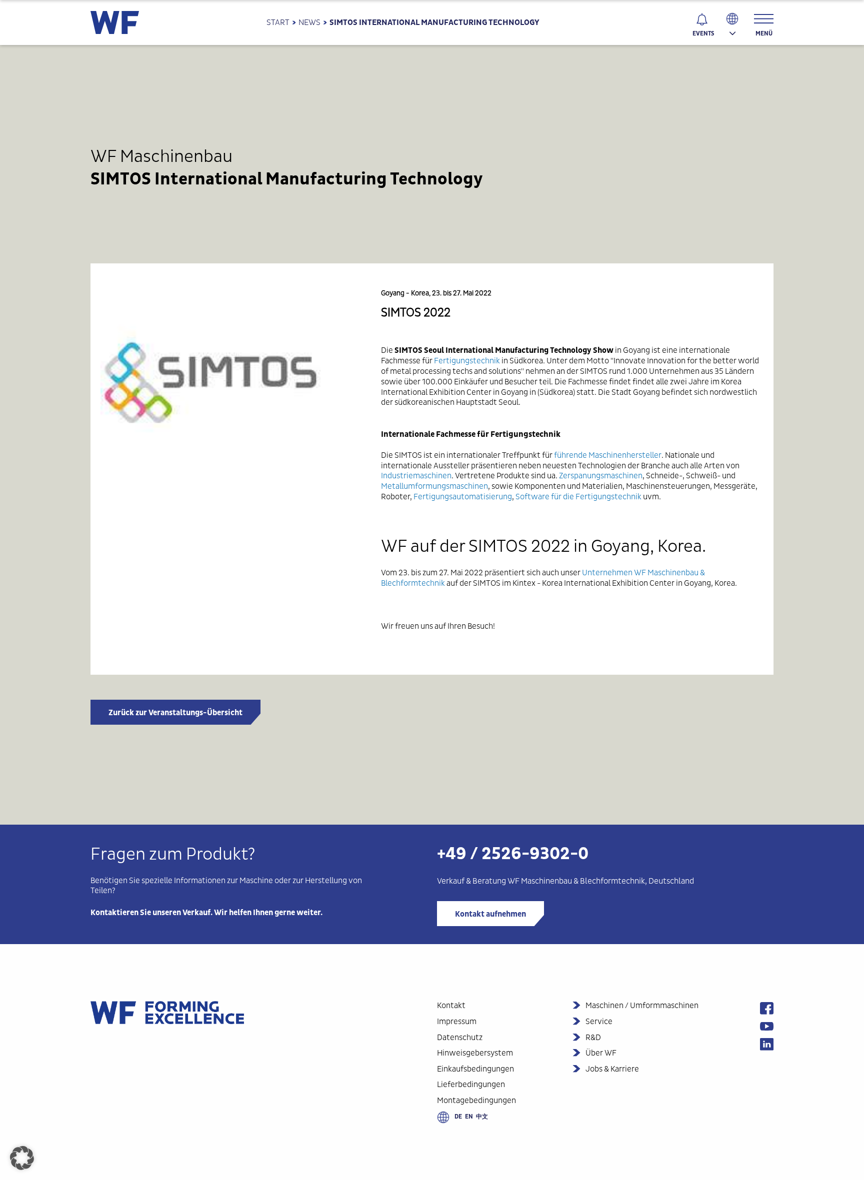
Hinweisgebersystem (475, 1053)
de (458, 1116)
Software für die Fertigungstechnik (579, 496)
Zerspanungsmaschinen (600, 475)
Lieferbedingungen (471, 1084)
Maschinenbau (546, 881)
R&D (593, 1037)
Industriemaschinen (416, 475)
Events (703, 33)
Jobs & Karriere (612, 1069)
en (469, 1116)
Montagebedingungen (476, 1100)
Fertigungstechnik (467, 360)
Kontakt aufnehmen (490, 914)
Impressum (456, 1021)
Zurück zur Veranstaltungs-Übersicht (175, 713)
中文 (482, 1116)
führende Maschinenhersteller (608, 455)
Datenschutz (459, 1037)
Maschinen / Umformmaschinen (642, 1005)
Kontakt (451, 1005)
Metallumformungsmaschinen (434, 486)
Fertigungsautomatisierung (463, 496)
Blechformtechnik (611, 881)
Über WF (601, 1053)
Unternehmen (607, 572)
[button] (22, 1158)
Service (599, 1021)
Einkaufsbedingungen (475, 1069)
